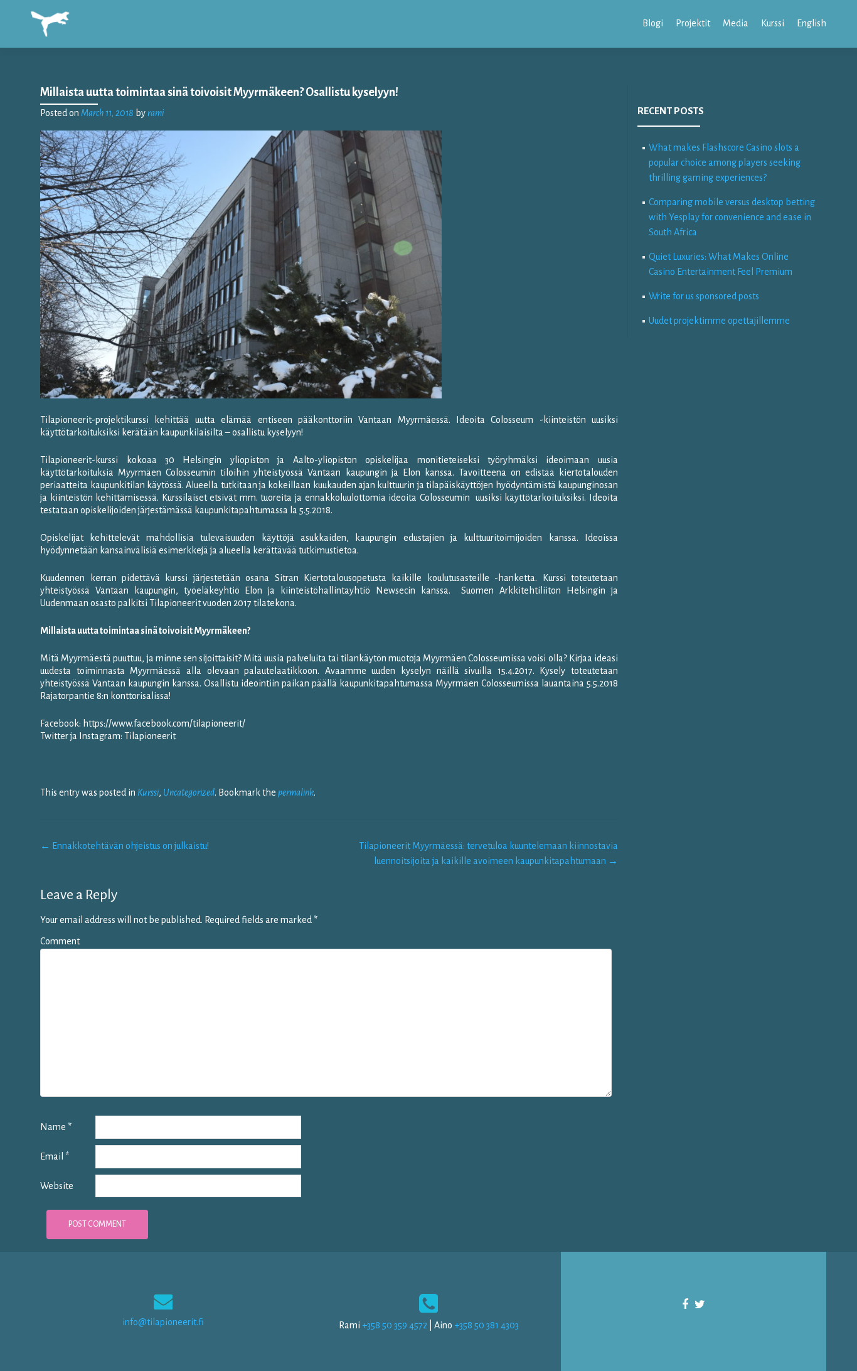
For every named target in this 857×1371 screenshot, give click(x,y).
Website (56, 1186)
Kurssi (772, 23)
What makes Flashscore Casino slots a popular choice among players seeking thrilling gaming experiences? (725, 162)
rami (155, 113)
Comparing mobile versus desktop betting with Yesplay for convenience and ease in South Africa (732, 217)
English (811, 23)
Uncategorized (189, 792)
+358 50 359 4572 (394, 1325)
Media (735, 23)
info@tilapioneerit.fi (163, 1322)
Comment (60, 941)
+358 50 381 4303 (486, 1325)
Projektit (693, 23)
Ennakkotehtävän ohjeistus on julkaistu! (124, 846)
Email (54, 1156)
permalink (296, 792)
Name (56, 1127)
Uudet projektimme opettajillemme (719, 321)
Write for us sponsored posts (704, 296)
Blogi (652, 23)
